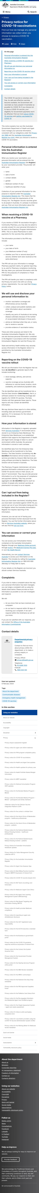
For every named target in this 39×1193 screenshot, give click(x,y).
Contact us (6, 1076)
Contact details (9, 89)
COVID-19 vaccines (9, 701)
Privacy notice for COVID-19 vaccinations (17, 757)
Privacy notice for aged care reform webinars (19, 747)
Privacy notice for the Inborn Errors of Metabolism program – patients (20, 824)
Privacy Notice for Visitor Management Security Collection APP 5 (19, 853)
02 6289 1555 (22, 665)
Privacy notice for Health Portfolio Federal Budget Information (20, 773)
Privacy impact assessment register (16, 742)
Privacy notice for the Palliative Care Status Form (20, 993)
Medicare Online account (27, 545)
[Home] (19, 5)
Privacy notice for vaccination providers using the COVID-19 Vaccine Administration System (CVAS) (20, 1019)
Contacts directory (8, 1078)
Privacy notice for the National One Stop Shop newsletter (19, 980)
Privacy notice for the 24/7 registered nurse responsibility (18, 923)
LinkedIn (5, 1131)
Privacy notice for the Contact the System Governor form (18, 950)
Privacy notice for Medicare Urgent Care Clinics (19, 889)
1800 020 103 (22, 670)
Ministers (5, 1065)
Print (14, 44)
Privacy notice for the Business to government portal (19, 936)
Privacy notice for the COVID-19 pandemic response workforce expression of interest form (19, 943)
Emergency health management (14, 698)
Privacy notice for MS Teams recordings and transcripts (18, 883)
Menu (7, 12)
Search (33, 12)
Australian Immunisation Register (13, 162)
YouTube (5, 1137)
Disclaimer (6, 732)
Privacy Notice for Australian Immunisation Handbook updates (18, 846)
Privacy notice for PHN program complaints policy (20, 752)
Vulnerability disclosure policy (12, 1047)
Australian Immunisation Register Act (15, 207)
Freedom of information (10, 1073)
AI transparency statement (11, 1070)
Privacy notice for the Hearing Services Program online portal (20, 964)
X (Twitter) (5, 1134)
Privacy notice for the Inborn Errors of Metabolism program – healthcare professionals (20, 817)
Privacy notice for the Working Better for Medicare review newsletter (20, 1026)
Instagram (5, 1139)
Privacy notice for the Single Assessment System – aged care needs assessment (20, 1006)
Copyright (6, 727)
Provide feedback (10, 1159)
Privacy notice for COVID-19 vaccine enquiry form (20, 878)
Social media (7, 1037)
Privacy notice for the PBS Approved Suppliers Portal (19, 987)
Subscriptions (7, 1042)
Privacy (6, 17)
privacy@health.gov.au (25, 660)
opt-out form (18, 526)
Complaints (8, 86)
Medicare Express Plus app (26, 548)
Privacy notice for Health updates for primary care (20, 767)
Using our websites (10, 712)
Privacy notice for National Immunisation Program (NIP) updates (20, 785)
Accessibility (7, 722)
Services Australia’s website (17, 523)
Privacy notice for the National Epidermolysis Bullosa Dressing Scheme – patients (18, 839)
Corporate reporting (9, 1068)
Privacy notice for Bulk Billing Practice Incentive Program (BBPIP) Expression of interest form (19, 872)
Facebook (5, 1129)
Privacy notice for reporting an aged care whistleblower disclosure (17, 916)
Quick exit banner (8, 1032)
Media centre (6, 1121)
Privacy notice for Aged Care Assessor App (18, 866)
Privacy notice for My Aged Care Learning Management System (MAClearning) (18, 895)
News (4, 1123)
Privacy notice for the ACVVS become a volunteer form (20, 929)
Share (23, 44)
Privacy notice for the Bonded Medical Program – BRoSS (20, 792)
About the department (11, 691)
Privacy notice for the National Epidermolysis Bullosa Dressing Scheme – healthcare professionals (18, 832)
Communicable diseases (11, 695)
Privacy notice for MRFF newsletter (15, 779)
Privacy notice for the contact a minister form (19, 811)
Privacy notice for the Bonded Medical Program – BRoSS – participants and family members (20, 798)
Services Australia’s (12, 431)
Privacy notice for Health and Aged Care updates (20, 762)
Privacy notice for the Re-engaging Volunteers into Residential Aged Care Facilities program (19, 999)
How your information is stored (15, 74)
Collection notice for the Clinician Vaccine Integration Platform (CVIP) (17, 805)
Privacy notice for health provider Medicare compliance (18, 909)
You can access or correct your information (20, 83)
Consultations (7, 1126)
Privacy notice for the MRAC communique (17, 974)
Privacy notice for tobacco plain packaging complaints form (18, 1013)
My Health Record (13, 550)
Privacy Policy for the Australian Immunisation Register (19, 860)
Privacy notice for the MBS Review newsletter (19, 970)
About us (5, 1062)
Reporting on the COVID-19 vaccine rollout (19, 71)
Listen (6, 44)
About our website (8, 717)
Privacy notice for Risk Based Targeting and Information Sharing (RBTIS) (18, 902)
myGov (10, 548)
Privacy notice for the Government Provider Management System (18, 957)
